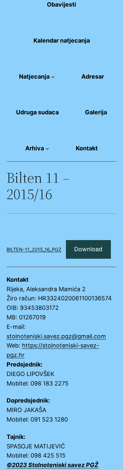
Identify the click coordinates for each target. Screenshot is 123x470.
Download (88, 249)
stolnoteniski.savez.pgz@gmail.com (56, 336)
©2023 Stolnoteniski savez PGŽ (52, 464)
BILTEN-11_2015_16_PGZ (34, 249)
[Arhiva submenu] (47, 148)
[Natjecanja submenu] (53, 77)
